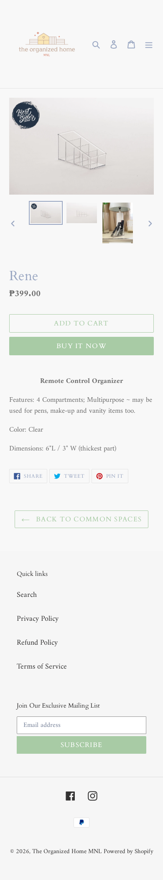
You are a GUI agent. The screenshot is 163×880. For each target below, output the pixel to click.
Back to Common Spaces (88, 519)
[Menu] (149, 44)
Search (27, 594)
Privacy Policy (38, 618)
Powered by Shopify (128, 851)
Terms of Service (42, 666)
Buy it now (81, 346)
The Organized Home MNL (67, 851)
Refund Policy (37, 642)
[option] (46, 213)
